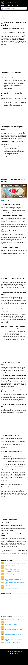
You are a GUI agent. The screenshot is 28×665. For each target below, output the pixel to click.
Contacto (13, 656)
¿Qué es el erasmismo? (10, 565)
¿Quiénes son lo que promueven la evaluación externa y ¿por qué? (14, 574)
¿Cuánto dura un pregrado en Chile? (13, 642)
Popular (16, 5)
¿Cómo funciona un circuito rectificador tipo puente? (14, 580)
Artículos (3, 5)
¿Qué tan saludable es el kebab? (12, 631)
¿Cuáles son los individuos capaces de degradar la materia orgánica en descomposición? (15, 569)
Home (2, 17)
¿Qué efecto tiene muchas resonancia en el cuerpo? (14, 640)
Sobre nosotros (5, 656)
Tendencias (10, 5)
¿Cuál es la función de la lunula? (12, 619)
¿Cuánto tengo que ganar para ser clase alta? (14, 576)
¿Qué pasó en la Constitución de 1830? (13, 634)
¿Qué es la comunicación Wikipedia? (13, 636)
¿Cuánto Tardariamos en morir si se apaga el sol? (15, 626)
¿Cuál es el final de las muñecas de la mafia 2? (15, 563)
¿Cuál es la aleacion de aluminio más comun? (14, 629)
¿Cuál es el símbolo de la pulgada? (12, 624)
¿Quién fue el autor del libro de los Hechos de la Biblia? (15, 583)
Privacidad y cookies (21, 656)
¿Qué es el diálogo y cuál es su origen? (13, 621)
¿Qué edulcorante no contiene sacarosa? (13, 585)
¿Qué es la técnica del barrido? (11, 588)
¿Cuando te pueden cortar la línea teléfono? (14, 571)
